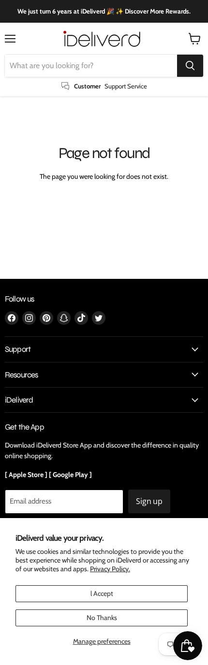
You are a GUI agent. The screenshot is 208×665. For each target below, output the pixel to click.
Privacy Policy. (110, 568)
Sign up (149, 501)
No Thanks (102, 617)
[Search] (190, 66)
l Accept (101, 593)
